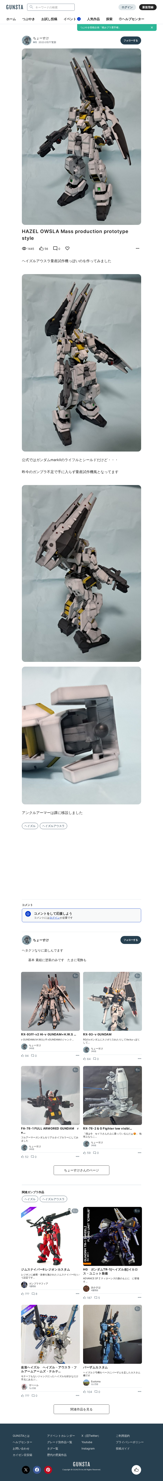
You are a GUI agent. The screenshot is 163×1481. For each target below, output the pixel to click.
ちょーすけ (41, 38)
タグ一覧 (52, 1448)
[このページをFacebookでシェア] (37, 1470)
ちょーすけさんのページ (81, 1170)
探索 (109, 19)
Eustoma (96, 1381)
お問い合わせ (21, 1448)
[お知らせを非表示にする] (151, 27)
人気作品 (93, 19)
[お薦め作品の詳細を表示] (137, 248)
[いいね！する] (136, 1470)
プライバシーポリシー (130, 1442)
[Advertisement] (81, 862)
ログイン (127, 7)
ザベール (34, 1385)
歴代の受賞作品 (57, 1454)
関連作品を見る (81, 1409)
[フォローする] (130, 40)
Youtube (87, 1442)
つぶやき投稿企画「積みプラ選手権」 (100, 27)
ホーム (11, 19)
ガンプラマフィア (38, 1283)
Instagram (88, 1448)
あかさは (96, 1287)
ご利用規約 (123, 1435)
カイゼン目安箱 (22, 1454)
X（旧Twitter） (91, 1435)
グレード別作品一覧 (59, 1442)
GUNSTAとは (21, 1435)
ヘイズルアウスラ (53, 826)
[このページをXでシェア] (26, 1470)
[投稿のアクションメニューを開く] (77, 1055)
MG (35, 42)
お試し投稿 (49, 19)
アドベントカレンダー (61, 1435)
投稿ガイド (123, 1448)
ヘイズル (30, 826)
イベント (72, 19)
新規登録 (147, 7)
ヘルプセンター (133, 19)
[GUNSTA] (14, 7)
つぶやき (28, 19)
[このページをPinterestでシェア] (48, 1470)
